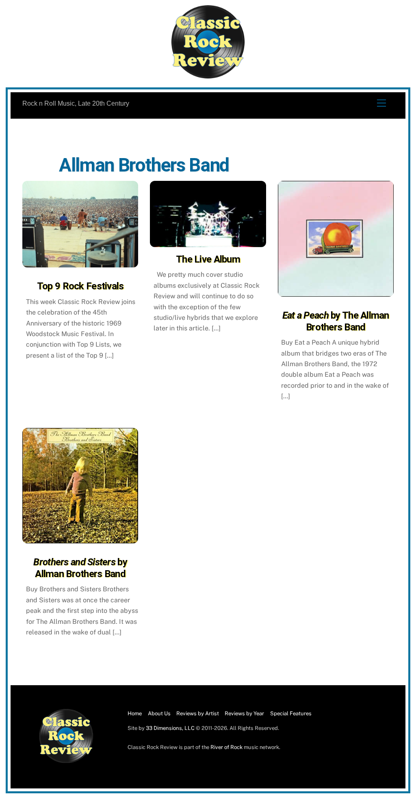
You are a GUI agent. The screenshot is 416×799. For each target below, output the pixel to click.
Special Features (291, 713)
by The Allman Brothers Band (335, 321)
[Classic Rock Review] (66, 761)
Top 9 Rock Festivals (80, 286)
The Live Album (208, 259)
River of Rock (226, 747)
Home (135, 713)
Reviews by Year (244, 713)
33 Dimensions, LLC (170, 728)
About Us (159, 713)
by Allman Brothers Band (80, 568)
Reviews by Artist (197, 713)
